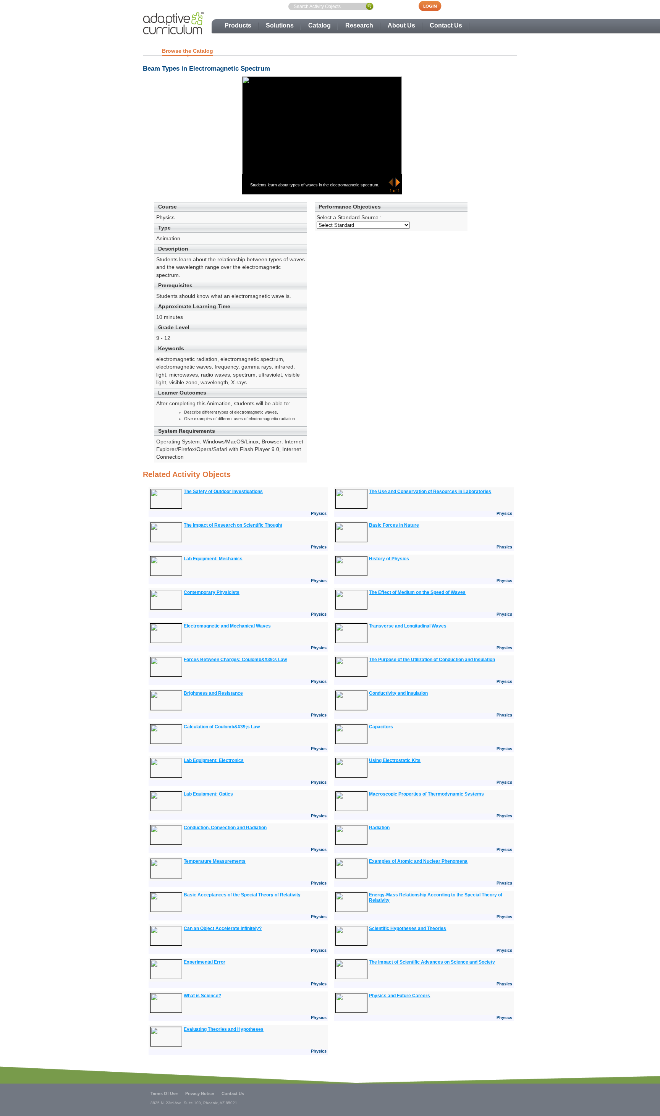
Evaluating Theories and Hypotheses (224, 1029)
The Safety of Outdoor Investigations (223, 491)
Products (238, 25)
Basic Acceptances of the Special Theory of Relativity (242, 895)
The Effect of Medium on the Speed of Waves (417, 592)
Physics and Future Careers (399, 995)
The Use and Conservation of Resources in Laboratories (430, 491)
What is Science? (202, 995)
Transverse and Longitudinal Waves (407, 626)
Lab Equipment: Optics (208, 794)
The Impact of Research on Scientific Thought (233, 525)
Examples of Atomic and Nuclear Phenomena (418, 861)
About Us (401, 25)
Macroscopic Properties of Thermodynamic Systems (426, 794)
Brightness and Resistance (213, 693)
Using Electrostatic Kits (395, 760)
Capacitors (381, 726)
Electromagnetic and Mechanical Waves (227, 626)
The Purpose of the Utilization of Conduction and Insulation (432, 659)
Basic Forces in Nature (394, 525)
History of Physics (389, 558)
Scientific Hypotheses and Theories (407, 928)
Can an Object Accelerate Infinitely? (223, 928)
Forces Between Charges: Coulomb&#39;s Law (235, 659)
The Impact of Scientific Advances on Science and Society (432, 962)
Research (359, 25)
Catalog (319, 25)
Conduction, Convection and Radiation (225, 827)
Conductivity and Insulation (398, 693)
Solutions (280, 25)
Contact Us (446, 25)
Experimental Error (204, 962)
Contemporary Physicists (211, 592)
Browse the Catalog (187, 51)
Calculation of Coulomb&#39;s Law (222, 726)
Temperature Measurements (215, 861)
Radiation (379, 827)
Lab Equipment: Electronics (214, 760)
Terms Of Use (164, 1093)
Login (434, 6)
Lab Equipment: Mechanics (213, 558)
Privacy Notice (199, 1093)
